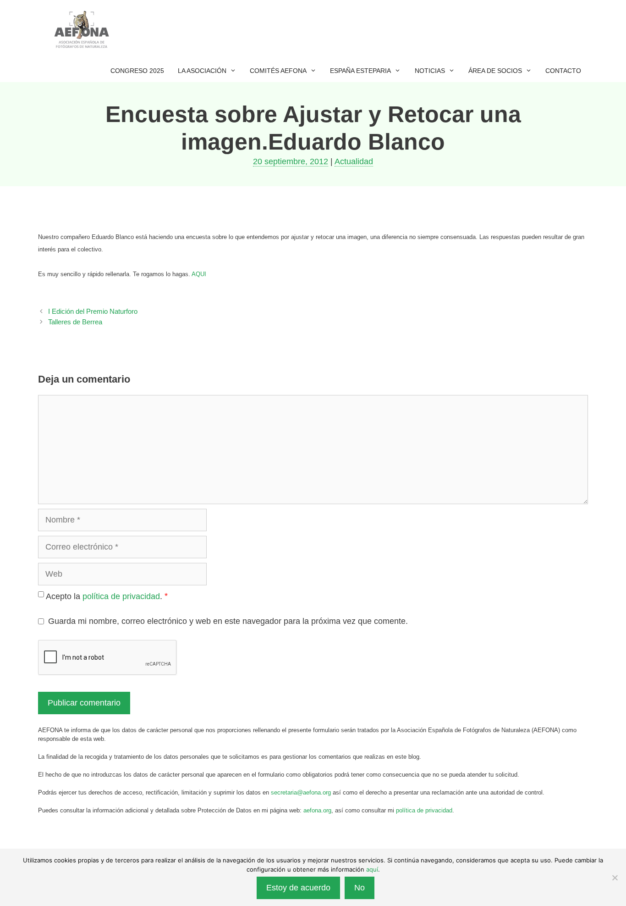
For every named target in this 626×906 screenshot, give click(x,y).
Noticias (430, 70)
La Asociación (202, 70)
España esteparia (360, 70)
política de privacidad (121, 596)
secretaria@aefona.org (301, 792)
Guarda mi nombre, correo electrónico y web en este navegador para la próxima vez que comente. (228, 621)
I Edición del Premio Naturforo (92, 311)
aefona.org (317, 810)
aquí (372, 869)
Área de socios (495, 70)
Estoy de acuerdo (298, 887)
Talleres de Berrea (75, 322)
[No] (614, 877)
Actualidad (354, 161)
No (359, 887)
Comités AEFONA (278, 70)
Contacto (563, 70)
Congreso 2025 (137, 70)
